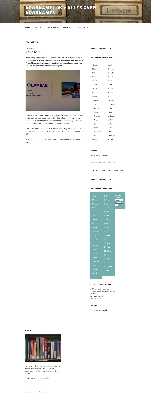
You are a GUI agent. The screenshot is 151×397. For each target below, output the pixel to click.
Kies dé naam (51, 27)
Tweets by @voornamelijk (99, 155)
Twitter (48, 378)
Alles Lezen (81, 27)
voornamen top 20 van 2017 (119, 202)
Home (27, 27)
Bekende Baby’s (67, 27)
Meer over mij (51, 371)
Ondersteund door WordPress (35, 392)
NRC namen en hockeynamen (101, 289)
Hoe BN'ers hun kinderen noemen (103, 291)
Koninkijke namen (97, 296)
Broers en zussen (97, 299)
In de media (36, 378)
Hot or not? (95, 294)
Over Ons (37, 27)
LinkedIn (43, 378)
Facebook (28, 378)
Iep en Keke (33, 52)
